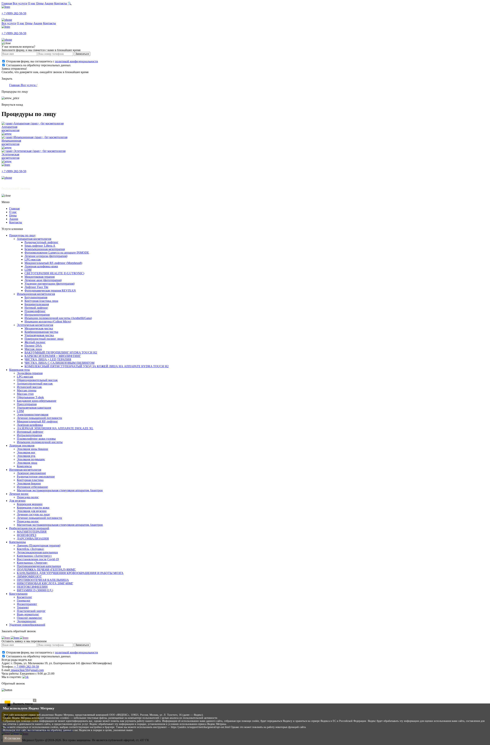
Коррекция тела (19, 369)
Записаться (82, 53)
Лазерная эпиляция (21, 445)
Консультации (18, 593)
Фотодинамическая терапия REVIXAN (50, 290)
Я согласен (12, 738)
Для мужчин (17, 500)
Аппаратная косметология (34, 238)
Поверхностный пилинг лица (43, 338)
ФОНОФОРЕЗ (26, 535)
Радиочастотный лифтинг (41, 242)
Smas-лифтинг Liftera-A (39, 245)
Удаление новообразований (27, 624)
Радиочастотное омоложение (36, 476)
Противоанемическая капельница (39, 566)
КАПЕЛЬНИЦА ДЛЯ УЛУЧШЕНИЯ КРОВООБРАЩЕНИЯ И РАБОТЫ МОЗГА (70, 573)
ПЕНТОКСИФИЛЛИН (32, 586)
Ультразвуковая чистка (39, 335)
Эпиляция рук (26, 455)
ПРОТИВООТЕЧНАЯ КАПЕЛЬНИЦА (43, 580)
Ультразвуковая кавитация (34, 407)
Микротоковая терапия (39, 276)
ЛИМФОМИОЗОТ (29, 576)
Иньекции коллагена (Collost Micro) (47, 321)
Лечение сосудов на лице (33, 514)
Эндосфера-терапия (29, 373)
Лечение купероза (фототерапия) (45, 256)
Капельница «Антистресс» (34, 555)
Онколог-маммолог (29, 617)
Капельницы (17, 542)
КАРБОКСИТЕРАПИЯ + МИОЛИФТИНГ (52, 356)
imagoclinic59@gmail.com (27, 670)
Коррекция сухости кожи (33, 507)
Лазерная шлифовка (30, 424)
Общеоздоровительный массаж (37, 380)
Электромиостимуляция (32, 414)
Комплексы (24, 466)
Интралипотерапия (37, 314)
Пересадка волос (28, 497)
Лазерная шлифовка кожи (41, 266)
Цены (40, 3)
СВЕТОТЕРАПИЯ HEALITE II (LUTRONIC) (54, 273)
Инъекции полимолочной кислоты (40, 442)
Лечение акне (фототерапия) (43, 280)
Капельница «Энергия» (32, 562)
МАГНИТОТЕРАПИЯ (32, 531)
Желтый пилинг (35, 342)
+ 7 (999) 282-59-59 (26, 666)
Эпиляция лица (27, 462)
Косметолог (24, 597)
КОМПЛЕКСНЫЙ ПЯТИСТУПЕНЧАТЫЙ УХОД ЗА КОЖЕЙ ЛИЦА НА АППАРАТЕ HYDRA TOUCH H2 (96, 366)
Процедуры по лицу (22, 235)
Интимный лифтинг (30, 431)
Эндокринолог (26, 621)
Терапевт (23, 607)
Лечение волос (19, 493)
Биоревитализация (36, 304)
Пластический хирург (31, 611)
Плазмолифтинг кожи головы (36, 438)
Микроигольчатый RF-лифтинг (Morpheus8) (53, 263)
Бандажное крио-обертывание (36, 400)
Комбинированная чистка (41, 331)
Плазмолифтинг (35, 311)
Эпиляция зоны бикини (32, 449)
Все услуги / (29, 85)
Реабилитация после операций (29, 528)
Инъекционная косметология (36, 294)
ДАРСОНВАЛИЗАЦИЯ (33, 538)
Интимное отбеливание (32, 486)
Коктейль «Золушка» (30, 549)
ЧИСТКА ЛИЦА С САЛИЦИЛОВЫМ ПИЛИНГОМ (59, 362)
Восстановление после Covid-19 (38, 559)
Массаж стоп (25, 393)
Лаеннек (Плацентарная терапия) (38, 545)
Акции (48, 3)
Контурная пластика (30, 480)
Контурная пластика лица (41, 300)
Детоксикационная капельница (37, 552)
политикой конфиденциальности (76, 61)
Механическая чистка (38, 328)
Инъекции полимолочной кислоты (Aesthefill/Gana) (58, 318)
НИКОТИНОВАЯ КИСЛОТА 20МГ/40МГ (45, 583)
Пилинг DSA (33, 345)
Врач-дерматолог (28, 614)
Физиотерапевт (27, 604)
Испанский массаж (29, 387)
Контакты (60, 3)
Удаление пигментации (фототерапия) (49, 283)
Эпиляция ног (26, 452)
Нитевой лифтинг (36, 307)
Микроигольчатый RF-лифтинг (37, 421)
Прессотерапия (27, 404)
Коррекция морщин (29, 504)
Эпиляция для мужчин (32, 511)
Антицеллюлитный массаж (35, 383)
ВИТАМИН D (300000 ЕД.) (35, 590)
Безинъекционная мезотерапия (44, 249)
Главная (7, 3)
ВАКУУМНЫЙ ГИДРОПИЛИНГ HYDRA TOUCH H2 (60, 352)
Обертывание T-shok (30, 397)
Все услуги (20, 3)
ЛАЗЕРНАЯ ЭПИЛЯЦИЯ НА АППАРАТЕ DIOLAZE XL (55, 428)
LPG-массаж (32, 259)
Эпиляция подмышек (31, 459)
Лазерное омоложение (31, 473)
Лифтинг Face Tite (36, 287)
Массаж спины (26, 390)
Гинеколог (23, 600)
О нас (31, 3)
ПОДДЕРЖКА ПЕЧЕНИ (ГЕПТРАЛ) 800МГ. (46, 569)
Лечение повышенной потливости (39, 418)
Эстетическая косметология (35, 325)
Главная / (15, 85)
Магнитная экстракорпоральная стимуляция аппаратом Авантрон (60, 490)
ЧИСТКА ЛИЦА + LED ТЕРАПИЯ (47, 359)
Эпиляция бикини (29, 483)
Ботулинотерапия (35, 297)
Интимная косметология (25, 469)
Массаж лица (33, 349)
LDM (27, 269)
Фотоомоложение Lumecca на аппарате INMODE (56, 252)
